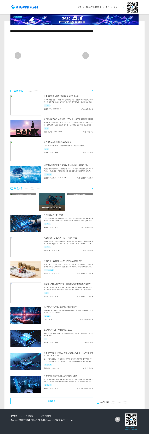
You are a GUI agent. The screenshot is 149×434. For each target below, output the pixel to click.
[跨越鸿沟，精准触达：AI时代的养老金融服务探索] (25, 270)
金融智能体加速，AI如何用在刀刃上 (58, 330)
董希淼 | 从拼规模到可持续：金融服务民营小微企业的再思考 (67, 284)
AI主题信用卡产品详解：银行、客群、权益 (60, 238)
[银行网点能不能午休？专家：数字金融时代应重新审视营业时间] (25, 128)
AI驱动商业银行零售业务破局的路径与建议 (60, 376)
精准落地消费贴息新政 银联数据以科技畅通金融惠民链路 (66, 165)
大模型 (47, 105)
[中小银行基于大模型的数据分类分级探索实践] (25, 105)
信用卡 (47, 224)
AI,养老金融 (49, 270)
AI (45, 339)
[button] (18, 55)
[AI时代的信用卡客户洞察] (25, 224)
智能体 (47, 316)
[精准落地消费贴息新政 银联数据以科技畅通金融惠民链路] (25, 174)
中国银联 (48, 365)
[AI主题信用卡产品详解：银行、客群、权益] (25, 247)
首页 (79, 7)
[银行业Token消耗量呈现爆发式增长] (25, 151)
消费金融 (48, 174)
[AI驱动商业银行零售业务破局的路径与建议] (25, 385)
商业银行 (48, 385)
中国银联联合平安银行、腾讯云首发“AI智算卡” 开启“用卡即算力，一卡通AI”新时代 (68, 354)
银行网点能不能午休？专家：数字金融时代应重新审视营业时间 (68, 119)
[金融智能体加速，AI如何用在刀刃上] (25, 339)
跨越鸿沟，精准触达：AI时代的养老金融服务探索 (63, 261)
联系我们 (29, 416)
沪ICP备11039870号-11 (63, 420)
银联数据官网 (46, 416)
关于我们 (13, 416)
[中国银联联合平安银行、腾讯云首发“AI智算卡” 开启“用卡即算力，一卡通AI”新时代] (25, 362)
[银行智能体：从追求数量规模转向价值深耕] (25, 316)
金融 (46, 293)
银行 (46, 128)
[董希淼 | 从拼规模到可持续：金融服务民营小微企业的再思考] (25, 293)
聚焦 (115, 7)
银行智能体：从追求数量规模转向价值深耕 (60, 307)
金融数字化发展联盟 (93, 7)
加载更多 (51, 401)
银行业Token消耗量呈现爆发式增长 (57, 142)
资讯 (107, 7)
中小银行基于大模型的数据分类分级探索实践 (61, 96)
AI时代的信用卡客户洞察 (53, 215)
